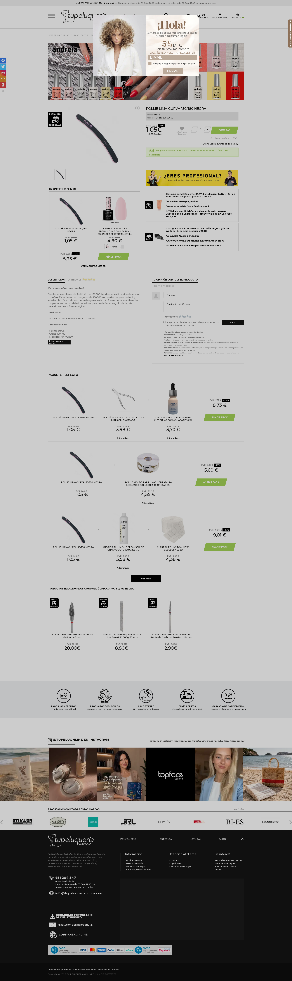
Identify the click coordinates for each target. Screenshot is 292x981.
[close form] (198, 16)
